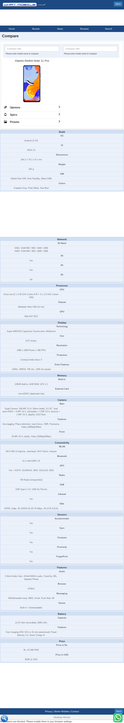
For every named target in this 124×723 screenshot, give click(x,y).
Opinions (14, 107)
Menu (118, 4)
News (60, 28)
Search (108, 28)
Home (12, 28)
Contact (75, 711)
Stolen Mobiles (61, 711)
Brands (36, 28)
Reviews (84, 28)
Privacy (48, 711)
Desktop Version (62, 717)
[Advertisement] (62, 214)
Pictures (14, 122)
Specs (13, 114)
